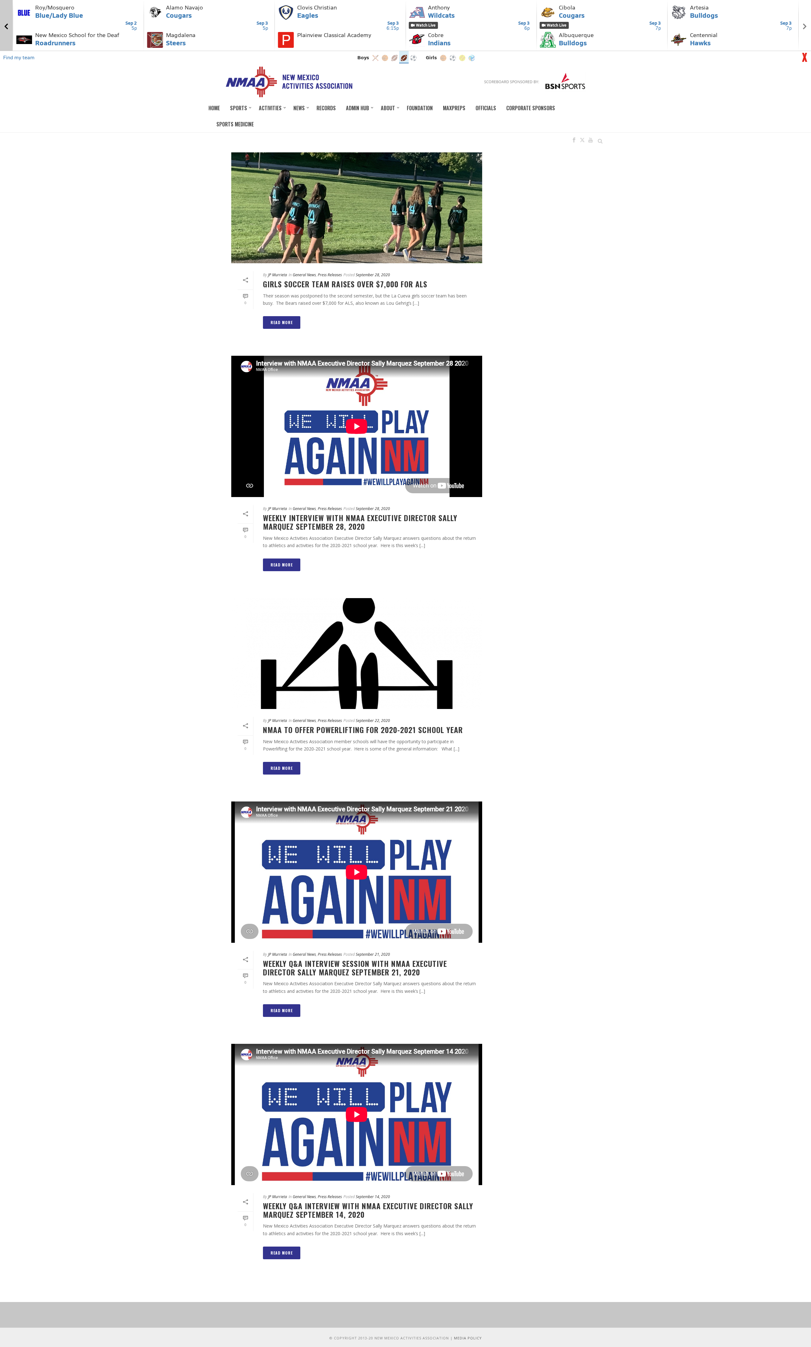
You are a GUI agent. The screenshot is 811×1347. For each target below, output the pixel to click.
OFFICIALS (486, 108)
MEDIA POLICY (468, 1338)
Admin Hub (357, 108)
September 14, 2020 (373, 1196)
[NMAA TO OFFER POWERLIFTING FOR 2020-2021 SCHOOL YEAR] (356, 653)
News (299, 108)
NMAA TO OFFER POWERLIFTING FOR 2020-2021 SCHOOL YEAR (363, 729)
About (388, 108)
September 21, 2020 (373, 954)
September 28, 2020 (373, 275)
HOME (214, 108)
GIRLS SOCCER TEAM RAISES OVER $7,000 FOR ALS (345, 284)
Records (326, 108)
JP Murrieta (277, 275)
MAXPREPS (454, 108)
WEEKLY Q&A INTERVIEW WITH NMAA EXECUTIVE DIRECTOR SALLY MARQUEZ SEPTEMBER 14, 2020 (368, 1210)
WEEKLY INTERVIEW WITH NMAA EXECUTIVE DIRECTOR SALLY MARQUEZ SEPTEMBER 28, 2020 (360, 522)
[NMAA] (289, 81)
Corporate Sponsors (530, 108)
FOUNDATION (420, 108)
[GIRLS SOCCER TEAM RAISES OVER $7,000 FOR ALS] (356, 207)
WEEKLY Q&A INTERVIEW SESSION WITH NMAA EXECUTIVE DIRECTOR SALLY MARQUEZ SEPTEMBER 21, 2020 (355, 968)
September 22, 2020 (373, 720)
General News (304, 275)
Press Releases (330, 275)
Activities (270, 108)
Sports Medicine (235, 124)
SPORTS (238, 108)
